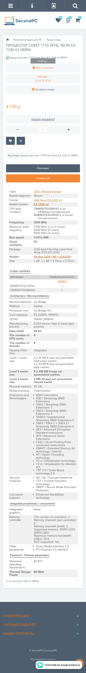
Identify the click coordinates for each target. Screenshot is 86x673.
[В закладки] (10, 141)
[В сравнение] (21, 141)
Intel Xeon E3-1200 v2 (48, 200)
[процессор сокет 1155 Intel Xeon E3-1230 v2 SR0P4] (43, 57)
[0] (58, 21)
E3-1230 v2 (41, 204)
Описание (43, 168)
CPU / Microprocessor (48, 191)
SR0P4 (62, 281)
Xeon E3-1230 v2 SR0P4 (26, 581)
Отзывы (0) (43, 178)
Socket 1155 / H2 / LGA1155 (52, 256)
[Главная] (7, 39)
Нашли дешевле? (43, 119)
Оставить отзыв (44, 89)
